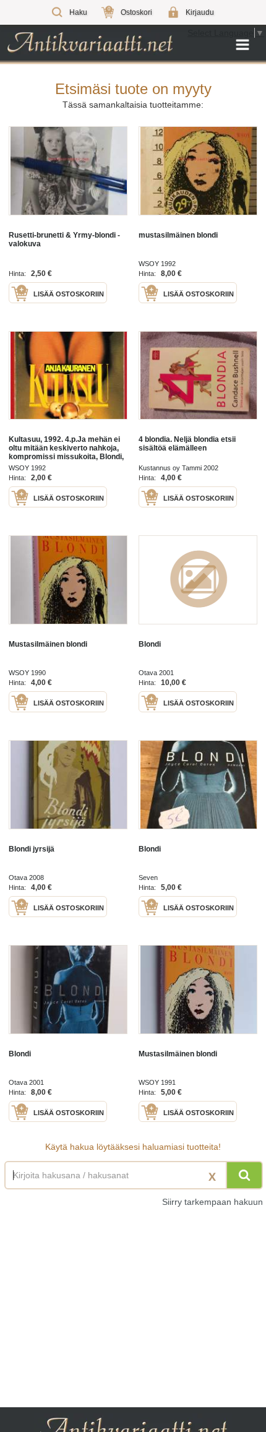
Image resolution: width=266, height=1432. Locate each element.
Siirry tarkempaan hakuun (212, 1202)
